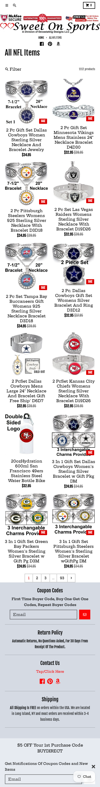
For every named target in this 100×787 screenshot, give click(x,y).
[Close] (93, 766)
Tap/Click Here (50, 671)
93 (62, 578)
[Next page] (71, 578)
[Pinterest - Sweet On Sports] (50, 44)
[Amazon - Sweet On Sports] (58, 44)
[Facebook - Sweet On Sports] (42, 44)
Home (41, 37)
